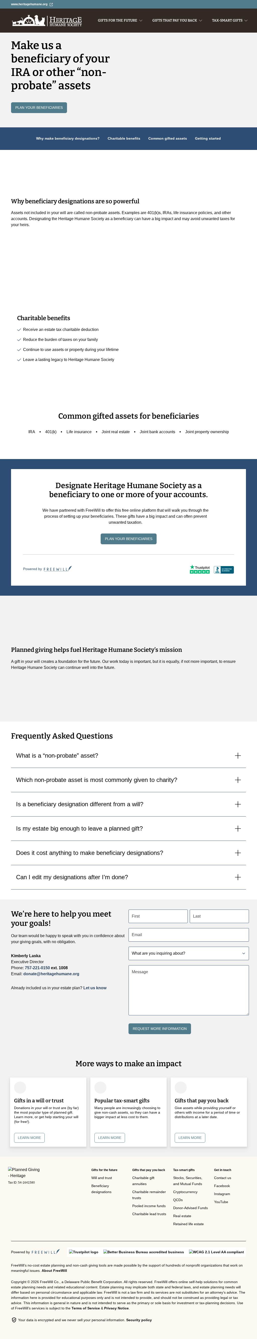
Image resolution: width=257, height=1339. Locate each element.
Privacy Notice (116, 1308)
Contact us (222, 1178)
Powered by (32, 569)
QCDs (178, 1200)
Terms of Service (86, 1308)
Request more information (160, 1029)
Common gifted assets (167, 138)
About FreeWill (54, 1271)
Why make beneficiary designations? (68, 138)
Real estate (182, 1216)
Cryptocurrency (185, 1192)
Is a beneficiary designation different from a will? (79, 804)
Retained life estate (188, 1224)
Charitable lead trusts (149, 1214)
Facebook (222, 1186)
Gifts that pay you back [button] (174, 20)
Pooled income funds (149, 1206)
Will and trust (101, 1178)
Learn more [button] (29, 1138)
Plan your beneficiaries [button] (39, 108)
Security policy (139, 1320)
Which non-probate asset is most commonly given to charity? (96, 779)
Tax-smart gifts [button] (227, 20)
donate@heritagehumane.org (51, 974)
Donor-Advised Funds (190, 1208)
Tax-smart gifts (184, 1170)
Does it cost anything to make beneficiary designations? (89, 852)
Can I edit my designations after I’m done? (72, 877)
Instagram (222, 1194)
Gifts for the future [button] (117, 20)
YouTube (221, 1202)
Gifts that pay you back (148, 1170)
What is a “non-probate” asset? (57, 755)
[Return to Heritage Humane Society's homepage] (24, 1172)
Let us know (94, 988)
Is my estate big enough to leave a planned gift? (79, 828)
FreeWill (46, 1251)
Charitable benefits (124, 138)
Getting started (208, 138)
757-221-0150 (37, 968)
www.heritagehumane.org (29, 4)
